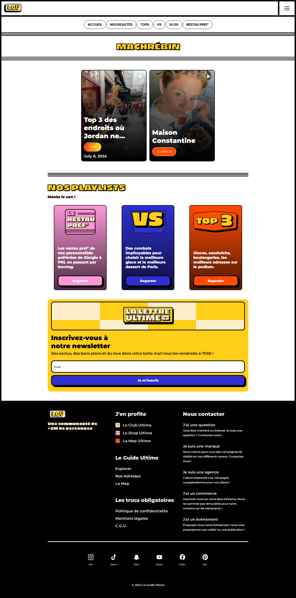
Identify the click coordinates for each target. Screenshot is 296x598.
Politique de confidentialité (141, 511)
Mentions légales (131, 518)
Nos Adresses (128, 476)
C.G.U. (121, 526)
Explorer (123, 469)
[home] (12, 8)
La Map (122, 483)
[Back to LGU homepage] (57, 414)
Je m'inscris (148, 380)
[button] (286, 8)
